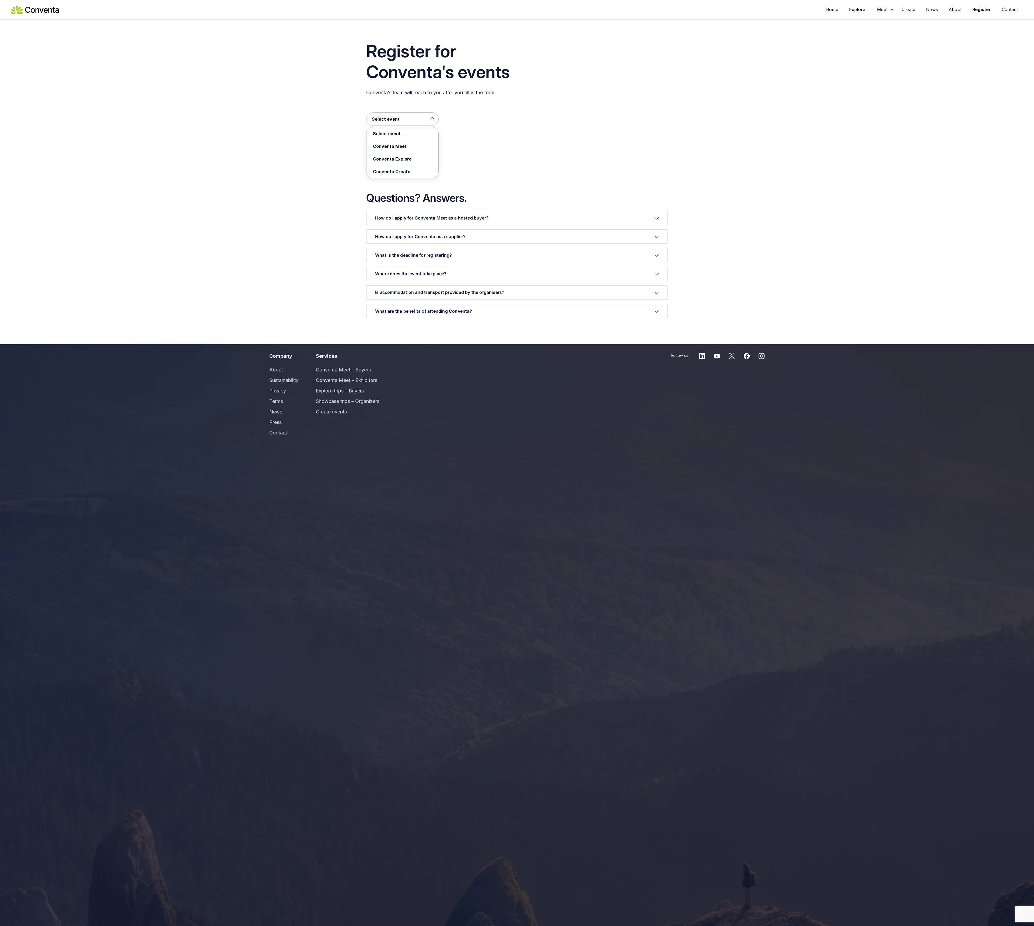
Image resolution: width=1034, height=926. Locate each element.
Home (832, 9)
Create (908, 9)
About (955, 9)
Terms (276, 401)
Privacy (277, 391)
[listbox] (402, 119)
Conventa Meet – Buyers (343, 370)
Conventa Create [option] (391, 171)
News (932, 9)
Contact (1010, 9)
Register (981, 9)
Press (275, 422)
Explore (857, 9)
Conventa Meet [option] (390, 146)
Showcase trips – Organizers (347, 401)
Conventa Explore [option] (392, 159)
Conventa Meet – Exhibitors (346, 380)
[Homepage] (35, 9)
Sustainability (284, 380)
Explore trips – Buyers (340, 391)
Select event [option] (386, 119)
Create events (331, 412)
